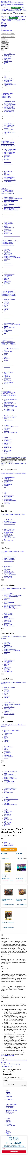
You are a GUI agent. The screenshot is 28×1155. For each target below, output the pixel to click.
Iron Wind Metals (8, 230)
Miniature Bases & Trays (10, 256)
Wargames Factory (8, 845)
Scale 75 (6, 383)
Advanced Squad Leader (10, 149)
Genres (5, 453)
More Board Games (8, 540)
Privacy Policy (9, 1099)
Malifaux (6, 205)
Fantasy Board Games (9, 108)
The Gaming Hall (10, 457)
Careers (8, 1118)
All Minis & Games (5, 588)
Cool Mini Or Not (8, 129)
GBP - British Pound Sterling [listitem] (11, 10)
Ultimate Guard (7, 380)
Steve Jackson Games (9, 125)
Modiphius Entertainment (10, 84)
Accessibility (9, 1113)
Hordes (12, 201)
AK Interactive (7, 378)
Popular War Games (9, 150)
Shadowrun (6, 59)
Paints (5, 260)
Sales (5, 449)
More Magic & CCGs (9, 714)
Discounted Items (8, 447)
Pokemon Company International (12, 324)
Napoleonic (6, 159)
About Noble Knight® (11, 1104)
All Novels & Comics (9, 409)
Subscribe (14, 1152)
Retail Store (3, 16)
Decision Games (8, 171)
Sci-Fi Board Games (9, 111)
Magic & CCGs (4, 46)
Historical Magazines (9, 405)
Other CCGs (7, 304)
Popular (6, 437)
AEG (5, 133)
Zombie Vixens (19, 875)
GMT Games (7, 174)
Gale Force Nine (8, 233)
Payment (8, 1094)
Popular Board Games (9, 101)
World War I (7, 155)
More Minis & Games (9, 625)
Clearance (6, 446)
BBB (7, 1133)
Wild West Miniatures (9, 208)
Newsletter (8, 1122)
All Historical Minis (5, 636)
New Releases (7, 443)
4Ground (6, 226)
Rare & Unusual (8, 439)
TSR (5, 76)
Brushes (6, 353)
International (9, 1096)
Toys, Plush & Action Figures (11, 426)
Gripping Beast (7, 281)
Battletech (6, 202)
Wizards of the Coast (9, 79)
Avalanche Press (8, 181)
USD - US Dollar (16, 7)
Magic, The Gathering (9, 299)
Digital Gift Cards (8, 420)
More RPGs (7, 503)
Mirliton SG (7, 283)
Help (7, 1090)
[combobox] (8, 33)
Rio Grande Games (8, 126)
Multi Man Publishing (9, 177)
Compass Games (8, 178)
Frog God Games (8, 83)
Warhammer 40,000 (8, 197)
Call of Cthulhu (7, 58)
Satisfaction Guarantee (11, 1110)
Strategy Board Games (9, 107)
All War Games (4, 551)
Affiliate (8, 1120)
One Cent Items (7, 450)
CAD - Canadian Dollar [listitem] (17, 9)
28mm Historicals (8, 254)
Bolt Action (6, 249)
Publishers (23, 473)
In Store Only (7, 451)
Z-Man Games (7, 130)
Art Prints (6, 425)
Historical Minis (4, 44)
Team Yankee (7, 252)
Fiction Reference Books (10, 403)
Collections (3, 26)
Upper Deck (7, 328)
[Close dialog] (26, 1137)
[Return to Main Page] (1, 630)
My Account (14, 16)
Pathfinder (6, 55)
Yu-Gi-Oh (6, 302)
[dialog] (14, 996)
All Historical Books (9, 410)
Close (2, 1058)
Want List (19, 16)
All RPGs (3, 473)
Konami (6, 326)
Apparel (6, 429)
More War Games (8, 577)
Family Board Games (9, 110)
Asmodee (6, 128)
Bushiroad (6, 331)
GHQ (5, 272)
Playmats (6, 309)
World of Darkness (8, 56)
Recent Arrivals (7, 441)
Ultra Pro (6, 375)
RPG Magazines (8, 61)
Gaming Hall (4, 25)
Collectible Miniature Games (11, 200)
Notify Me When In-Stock (8, 904)
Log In (24, 16)
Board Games (4, 40)
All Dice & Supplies (6, 725)
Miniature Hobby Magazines (11, 209)
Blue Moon (6, 282)
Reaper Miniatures (8, 223)
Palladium (6, 86)
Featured (6, 444)
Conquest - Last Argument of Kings (12, 207)
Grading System (10, 1112)
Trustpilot (8, 1132)
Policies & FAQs (10, 1106)
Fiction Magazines (8, 402)
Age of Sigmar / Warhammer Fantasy (13, 198)
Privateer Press (7, 229)
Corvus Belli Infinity (9, 204)
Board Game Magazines (10, 104)
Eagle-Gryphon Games (9, 132)
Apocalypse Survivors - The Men (7, 900)
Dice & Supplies (4, 48)
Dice (5, 63)
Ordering (8, 1093)
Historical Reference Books (10, 406)
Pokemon (6, 301)
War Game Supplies (9, 153)
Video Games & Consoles (10, 415)
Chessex (6, 379)
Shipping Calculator (10, 1109)
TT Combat (6, 232)
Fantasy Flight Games (9, 123)
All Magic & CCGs (5, 682)
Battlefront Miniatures (9, 274)
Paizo (5, 77)
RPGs (2, 38)
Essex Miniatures (8, 275)
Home (5, 842)
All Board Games (5, 514)
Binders (6, 305)
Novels (5, 400)
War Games (4, 41)
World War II (7, 156)
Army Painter (7, 376)
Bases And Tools (8, 351)
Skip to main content (6, 1)
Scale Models (7, 259)
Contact (8, 16)
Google (8, 1131)
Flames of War (7, 250)
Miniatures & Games (9, 844)
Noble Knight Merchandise (10, 432)
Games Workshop (8, 222)
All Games (3, 27)
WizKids (6, 225)
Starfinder (6, 62)
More (2, 49)
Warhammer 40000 (8, 594)
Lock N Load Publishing (10, 180)
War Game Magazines (9, 152)
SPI (5, 173)
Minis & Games (4, 43)
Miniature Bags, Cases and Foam (12, 257)
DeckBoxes (6, 308)
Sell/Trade (3, 23)
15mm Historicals (8, 253)
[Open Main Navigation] (1, 29)
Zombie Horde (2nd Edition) (6, 875)
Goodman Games (8, 80)
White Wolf (6, 81)
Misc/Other (6, 431)
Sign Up (5, 1080)
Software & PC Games (9, 417)
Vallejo (5, 373)
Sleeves (5, 306)
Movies (5, 418)
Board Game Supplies (9, 106)
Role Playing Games (5, 458)
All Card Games (8, 103)
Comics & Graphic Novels (10, 399)
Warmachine (7, 201)
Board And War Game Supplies (11, 348)
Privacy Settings (9, 1097)
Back (2, 465)
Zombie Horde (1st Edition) (8, 922)
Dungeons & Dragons (9, 54)
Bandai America (8, 330)
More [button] (2, 838)
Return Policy (9, 1107)
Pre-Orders (6, 440)
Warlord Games (7, 276)
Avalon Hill (6, 175)
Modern (6, 157)
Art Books (6, 407)
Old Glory (6, 278)
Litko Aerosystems (8, 382)
